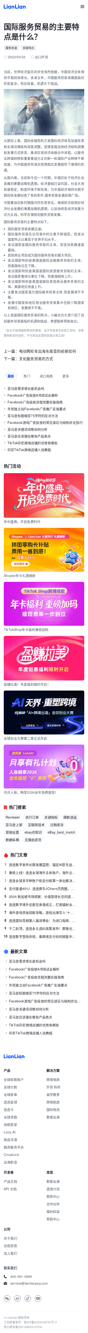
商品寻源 (10, 1139)
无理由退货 (33, 839)
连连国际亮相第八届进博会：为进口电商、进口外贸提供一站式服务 (40, 920)
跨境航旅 (53, 1102)
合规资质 (10, 1245)
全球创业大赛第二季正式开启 (25, 738)
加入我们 (10, 1253)
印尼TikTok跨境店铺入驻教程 (29, 449)
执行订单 (32, 817)
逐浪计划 (53, 1188)
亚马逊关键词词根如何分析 (27, 429)
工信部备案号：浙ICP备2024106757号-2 (30, 1322)
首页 (15, 6)
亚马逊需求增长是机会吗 (26, 388)
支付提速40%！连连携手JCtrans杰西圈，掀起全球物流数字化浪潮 (40, 888)
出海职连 (10, 1162)
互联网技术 (36, 824)
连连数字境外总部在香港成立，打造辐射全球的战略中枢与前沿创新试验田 (40, 904)
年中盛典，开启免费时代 (22, 521)
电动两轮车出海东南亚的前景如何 (47, 351)
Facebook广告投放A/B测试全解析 (33, 395)
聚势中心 (53, 1196)
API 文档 (10, 1188)
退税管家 (10, 1124)
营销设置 (12, 832)
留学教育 (53, 1094)
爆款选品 (70, 817)
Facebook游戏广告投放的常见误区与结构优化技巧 (45, 422)
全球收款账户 (14, 1079)
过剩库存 (57, 824)
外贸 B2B (53, 1087)
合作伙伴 (53, 1204)
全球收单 (10, 1094)
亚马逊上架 (14, 824)
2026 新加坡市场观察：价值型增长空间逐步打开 (40, 896)
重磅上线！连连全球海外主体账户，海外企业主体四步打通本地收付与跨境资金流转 (40, 872)
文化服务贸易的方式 (36, 358)
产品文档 (10, 1181)
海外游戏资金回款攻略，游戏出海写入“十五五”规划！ (40, 912)
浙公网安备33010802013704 (23, 1327)
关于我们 (10, 1238)
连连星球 (10, 1102)
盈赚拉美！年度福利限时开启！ (27, 684)
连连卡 (9, 1109)
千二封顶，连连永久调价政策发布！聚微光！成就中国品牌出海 (40, 928)
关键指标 (51, 817)
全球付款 (10, 1087)
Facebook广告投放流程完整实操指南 (35, 402)
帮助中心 (53, 1219)
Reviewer (13, 817)
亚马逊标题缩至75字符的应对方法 (33, 415)
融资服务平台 (14, 1147)
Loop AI (9, 1132)
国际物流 (53, 1109)
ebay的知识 (33, 832)
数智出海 (53, 1181)
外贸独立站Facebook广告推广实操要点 (37, 408)
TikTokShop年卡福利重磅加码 (26, 629)
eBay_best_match (61, 832)
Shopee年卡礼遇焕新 (19, 575)
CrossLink (11, 1154)
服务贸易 (11, 48)
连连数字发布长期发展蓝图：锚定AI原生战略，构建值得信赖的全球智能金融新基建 (40, 864)
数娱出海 (53, 1117)
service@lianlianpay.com (29, 1283)
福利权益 (53, 1211)
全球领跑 (10, 1117)
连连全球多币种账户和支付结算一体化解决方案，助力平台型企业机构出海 (40, 880)
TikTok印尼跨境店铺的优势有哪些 (33, 442)
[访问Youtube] (38, 1298)
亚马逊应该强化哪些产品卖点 (29, 436)
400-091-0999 (21, 1276)
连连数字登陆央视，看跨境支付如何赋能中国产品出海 (40, 936)
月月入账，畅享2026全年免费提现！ (31, 792)
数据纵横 (12, 839)
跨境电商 (53, 1079)
